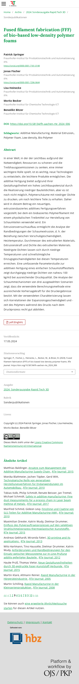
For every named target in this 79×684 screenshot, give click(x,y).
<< (5, 595)
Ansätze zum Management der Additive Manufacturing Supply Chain (35, 469)
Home (7, 12)
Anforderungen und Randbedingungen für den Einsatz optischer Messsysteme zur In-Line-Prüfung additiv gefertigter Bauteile (37, 553)
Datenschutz (15, 622)
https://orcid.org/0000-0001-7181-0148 (22, 65)
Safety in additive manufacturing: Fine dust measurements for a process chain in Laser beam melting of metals (38, 500)
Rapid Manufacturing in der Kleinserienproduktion (31, 585)
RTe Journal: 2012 (49, 557)
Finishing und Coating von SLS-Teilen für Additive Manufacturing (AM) (39, 510)
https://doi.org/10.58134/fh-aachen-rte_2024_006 (40, 124)
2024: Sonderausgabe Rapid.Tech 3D (45, 12)
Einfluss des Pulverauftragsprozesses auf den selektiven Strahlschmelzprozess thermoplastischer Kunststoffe (38, 527)
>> (36, 595)
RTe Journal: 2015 (62, 471)
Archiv (18, 12)
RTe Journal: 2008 (44, 587)
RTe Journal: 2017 (38, 504)
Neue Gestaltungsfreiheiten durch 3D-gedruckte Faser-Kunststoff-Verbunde (38, 564)
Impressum (33, 622)
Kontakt (47, 622)
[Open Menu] (3, 3)
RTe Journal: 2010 (34, 487)
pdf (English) (16, 322)
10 (30, 595)
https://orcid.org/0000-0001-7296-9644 (22, 82)
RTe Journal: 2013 (31, 541)
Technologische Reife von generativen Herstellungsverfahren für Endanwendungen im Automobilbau (33, 484)
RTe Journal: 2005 (40, 578)
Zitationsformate (15, 371)
